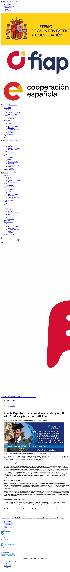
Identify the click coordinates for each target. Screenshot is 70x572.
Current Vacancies (9, 6)
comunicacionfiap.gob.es (8, 555)
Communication (8, 121)
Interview (12, 406)
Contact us (10, 132)
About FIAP (7, 108)
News (9, 123)
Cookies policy (8, 566)
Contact (6, 9)
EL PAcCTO (11, 459)
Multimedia (11, 128)
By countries (11, 118)
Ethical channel (8, 10)
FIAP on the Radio (13, 126)
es (1, 238)
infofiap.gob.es (5, 552)
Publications (11, 131)
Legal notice (7, 564)
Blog (9, 125)
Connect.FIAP (8, 7)
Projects (6, 115)
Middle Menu (4, 172)
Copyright (7, 563)
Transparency (7, 120)
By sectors (10, 117)
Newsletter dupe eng (13, 129)
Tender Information (9, 4)
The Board (10, 111)
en (1, 237)
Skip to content (13, 1)
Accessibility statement (10, 561)
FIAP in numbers (12, 114)
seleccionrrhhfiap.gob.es (8, 554)
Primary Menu (4, 1)
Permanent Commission (14, 112)
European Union (49, 456)
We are (9, 109)
